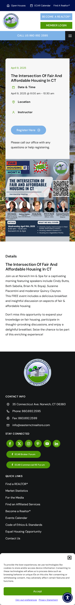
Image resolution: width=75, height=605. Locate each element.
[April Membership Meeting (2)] (37, 360)
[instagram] (28, 443)
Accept (37, 591)
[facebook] (10, 443)
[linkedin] (56, 443)
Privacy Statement (48, 599)
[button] (69, 557)
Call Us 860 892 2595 (32, 35)
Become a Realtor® (56, 16)
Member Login (56, 25)
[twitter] (19, 443)
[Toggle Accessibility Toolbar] (67, 597)
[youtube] (47, 443)
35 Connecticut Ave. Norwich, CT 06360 (39, 404)
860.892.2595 (31, 411)
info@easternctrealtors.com (31, 425)
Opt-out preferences (26, 599)
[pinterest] (38, 443)
